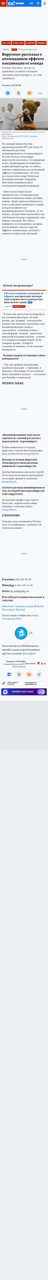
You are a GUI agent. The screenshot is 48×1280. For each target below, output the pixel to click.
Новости (6, 43)
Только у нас (18, 43)
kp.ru (43, 663)
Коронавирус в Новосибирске (31, 683)
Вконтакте (8, 606)
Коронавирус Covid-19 (12, 683)
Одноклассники (24, 606)
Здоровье (6, 49)
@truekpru (29, 653)
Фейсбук (39, 606)
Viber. (19, 618)
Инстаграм (8, 609)
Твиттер (20, 609)
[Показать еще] (40, 93)
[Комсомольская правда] (16, 3)
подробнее (31, 453)
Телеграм (7, 618)
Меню (3, 3)
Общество (8, 306)
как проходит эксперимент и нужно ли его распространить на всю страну (23, 298)
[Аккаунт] (44, 3)
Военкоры (30, 43)
